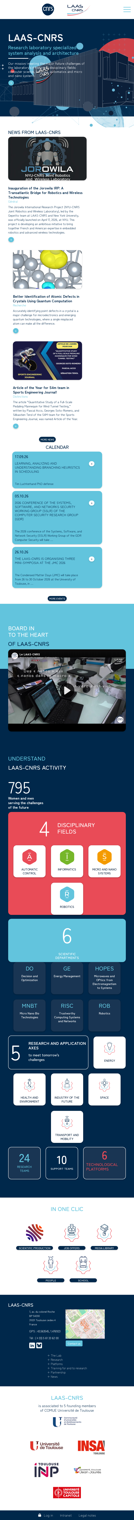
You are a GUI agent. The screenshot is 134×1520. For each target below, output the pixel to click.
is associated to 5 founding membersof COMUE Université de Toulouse (67, 1408)
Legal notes (87, 1515)
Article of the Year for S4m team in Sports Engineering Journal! (41, 390)
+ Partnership (56, 1372)
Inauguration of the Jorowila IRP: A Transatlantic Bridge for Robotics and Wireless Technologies (45, 192)
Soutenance (22, 478)
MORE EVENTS (57, 598)
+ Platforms (55, 1364)
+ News (52, 1376)
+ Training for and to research (67, 1368)
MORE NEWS (47, 439)
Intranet (66, 1515)
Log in (48, 1515)
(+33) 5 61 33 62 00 (47, 1338)
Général (13, 201)
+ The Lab (54, 1355)
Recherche (19, 305)
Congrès (20, 525)
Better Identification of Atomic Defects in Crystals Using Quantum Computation (46, 298)
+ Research (55, 1359)
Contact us (74, 1343)
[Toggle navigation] (127, 9)
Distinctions (20, 396)
